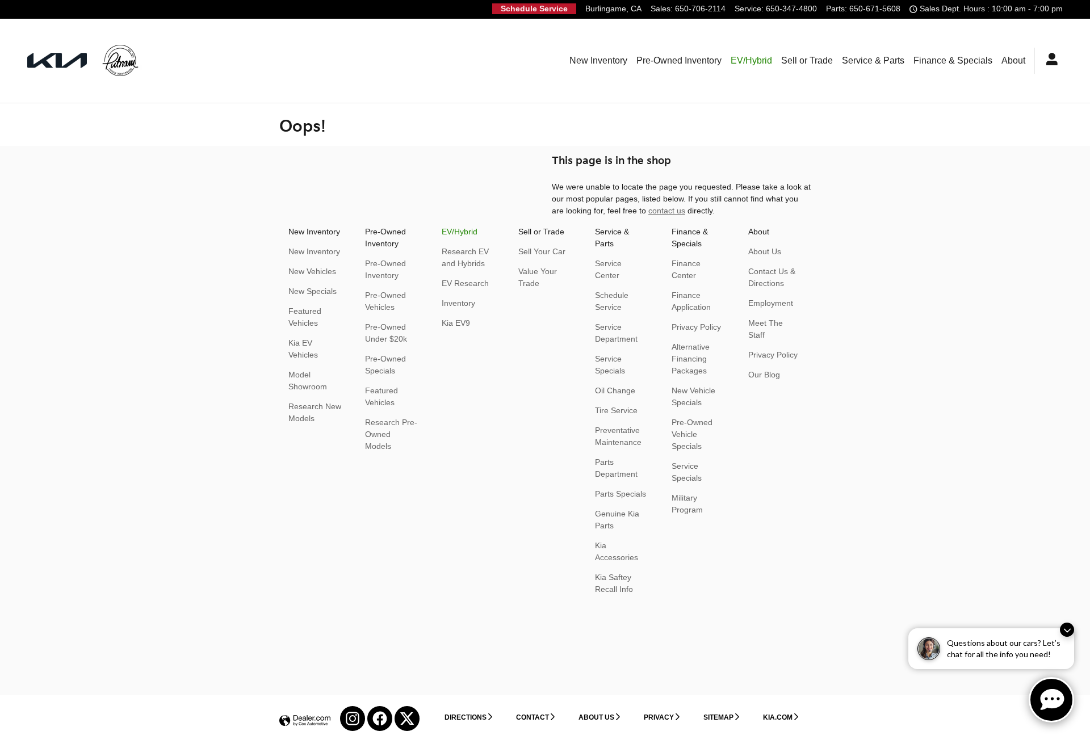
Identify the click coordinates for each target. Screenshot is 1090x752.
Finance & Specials (952, 60)
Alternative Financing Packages (691, 358)
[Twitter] (407, 718)
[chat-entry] (1051, 699)
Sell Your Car (541, 251)
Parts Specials (620, 493)
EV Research (465, 283)
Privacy (659, 717)
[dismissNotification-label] (1067, 630)
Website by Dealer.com (304, 721)
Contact (532, 717)
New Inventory (598, 60)
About (1013, 60)
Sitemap (718, 717)
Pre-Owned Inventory (679, 60)
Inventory (458, 303)
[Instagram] (352, 718)
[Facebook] (379, 718)
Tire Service (616, 410)
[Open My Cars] (1049, 61)
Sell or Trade (807, 60)
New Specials (312, 291)
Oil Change (615, 390)
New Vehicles (312, 271)
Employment (770, 303)
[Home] (57, 60)
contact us (666, 210)
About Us (764, 251)
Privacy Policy (696, 326)
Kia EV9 (456, 322)
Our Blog (764, 374)
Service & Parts (873, 60)
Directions (466, 717)
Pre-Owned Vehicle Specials (692, 434)
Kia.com (778, 717)
